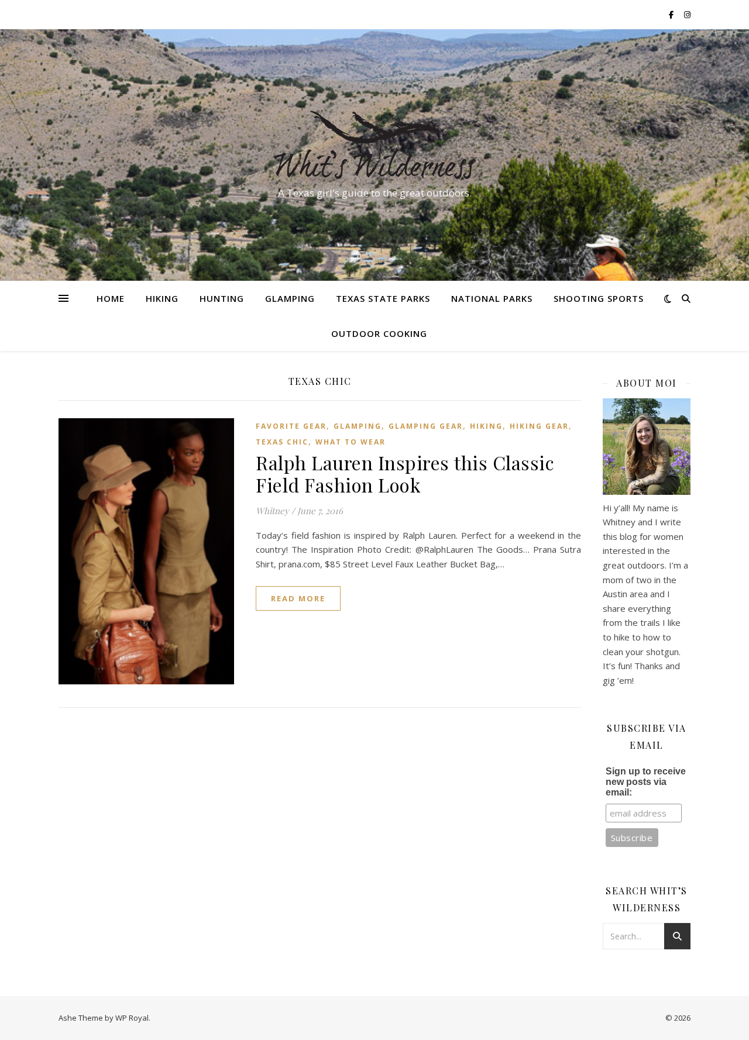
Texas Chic (282, 442)
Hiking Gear (539, 426)
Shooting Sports (599, 298)
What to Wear (350, 442)
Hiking (162, 298)
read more (298, 598)
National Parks (491, 298)
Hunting (222, 298)
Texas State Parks (383, 298)
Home (111, 298)
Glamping (290, 298)
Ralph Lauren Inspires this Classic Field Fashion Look (405, 473)
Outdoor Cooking (379, 333)
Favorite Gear (291, 426)
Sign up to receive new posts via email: (646, 781)
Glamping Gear (426, 426)
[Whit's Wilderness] (374, 144)
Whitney (272, 510)
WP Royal (132, 1018)
